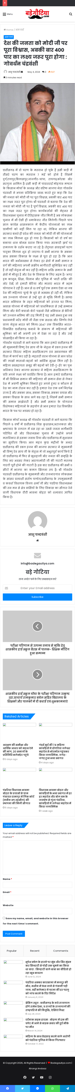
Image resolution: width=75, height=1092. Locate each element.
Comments (60, 951)
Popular (12, 951)
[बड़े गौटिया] (37, 14)
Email (7, 892)
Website (8, 905)
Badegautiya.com (61, 1063)
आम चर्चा (19, 29)
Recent (35, 951)
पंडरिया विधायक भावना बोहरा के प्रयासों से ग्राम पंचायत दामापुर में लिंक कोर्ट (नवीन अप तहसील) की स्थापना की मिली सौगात (18, 796)
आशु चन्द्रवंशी (14, 71)
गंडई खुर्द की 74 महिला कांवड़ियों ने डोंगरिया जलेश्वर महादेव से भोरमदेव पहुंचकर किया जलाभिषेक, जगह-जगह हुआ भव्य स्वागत (54, 751)
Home (9, 29)
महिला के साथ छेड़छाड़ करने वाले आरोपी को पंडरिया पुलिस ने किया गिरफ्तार (47, 1038)
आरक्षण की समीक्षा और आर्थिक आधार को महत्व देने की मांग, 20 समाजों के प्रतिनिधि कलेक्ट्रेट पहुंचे (18, 750)
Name (7, 879)
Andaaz (42, 1068)
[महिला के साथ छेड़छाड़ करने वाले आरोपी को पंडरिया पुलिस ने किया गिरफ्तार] (13, 1041)
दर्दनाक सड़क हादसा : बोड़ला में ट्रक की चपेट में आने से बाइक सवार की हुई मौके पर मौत (47, 1023)
